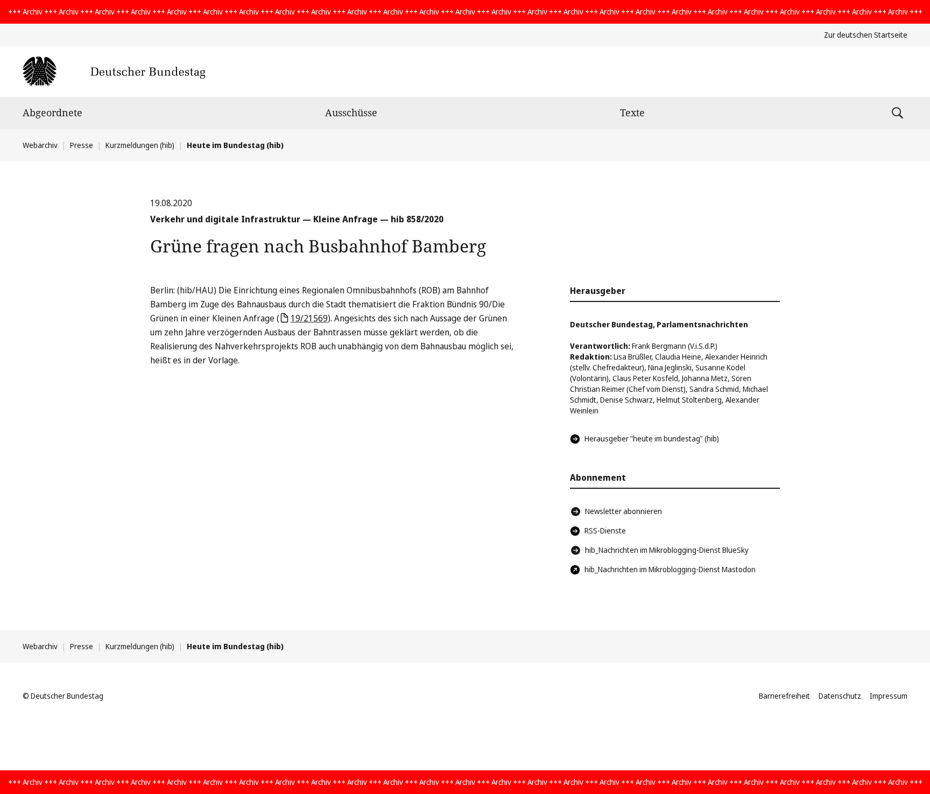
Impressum (888, 696)
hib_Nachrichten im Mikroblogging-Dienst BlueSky (667, 550)
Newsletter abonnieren (623, 511)
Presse (81, 145)
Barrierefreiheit (784, 696)
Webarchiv (40, 145)
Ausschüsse (351, 112)
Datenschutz (840, 696)
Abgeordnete (52, 112)
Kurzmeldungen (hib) (139, 145)
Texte (632, 112)
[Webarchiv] (114, 71)
